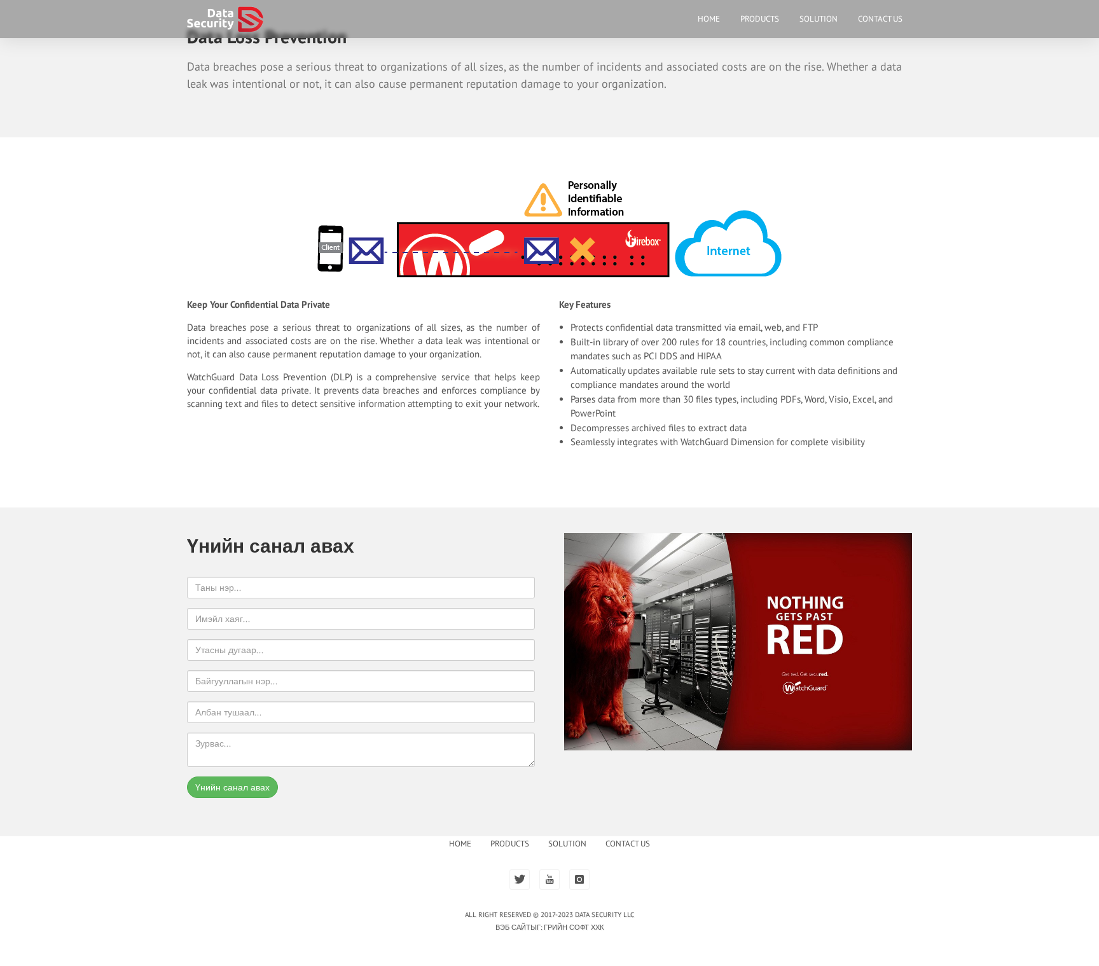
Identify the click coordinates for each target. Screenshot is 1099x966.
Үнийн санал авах (232, 787)
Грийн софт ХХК (574, 927)
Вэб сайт (512, 927)
